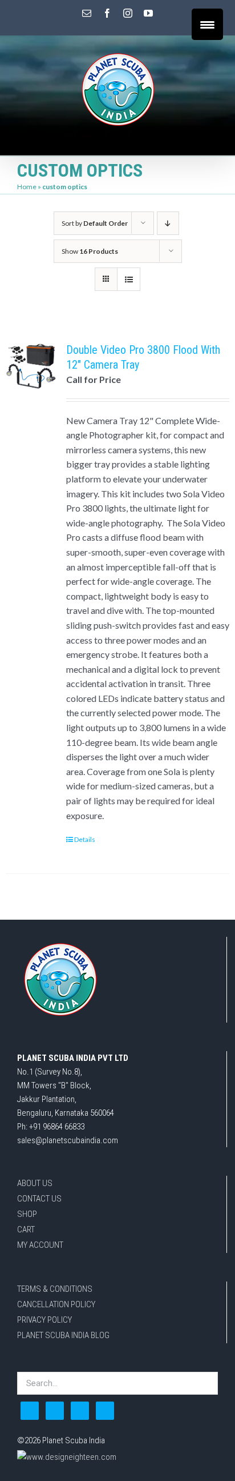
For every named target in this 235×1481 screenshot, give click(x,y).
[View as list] (129, 279)
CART (26, 1229)
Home (27, 186)
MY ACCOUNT (40, 1245)
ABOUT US (34, 1183)
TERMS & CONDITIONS (54, 1289)
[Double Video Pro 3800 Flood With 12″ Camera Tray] (31, 368)
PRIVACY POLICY (44, 1320)
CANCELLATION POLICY (56, 1304)
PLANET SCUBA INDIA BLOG (63, 1335)
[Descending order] (168, 223)
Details (84, 839)
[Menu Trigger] (207, 24)
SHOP (27, 1214)
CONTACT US (39, 1198)
